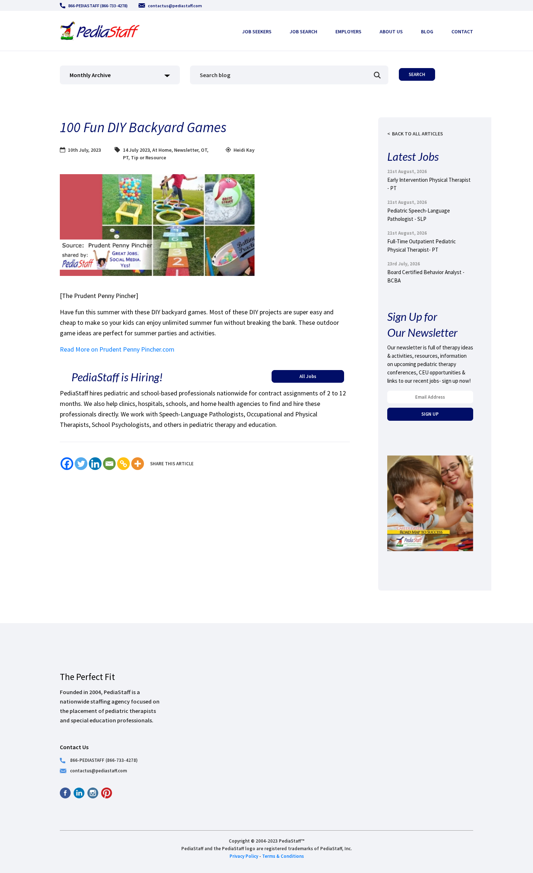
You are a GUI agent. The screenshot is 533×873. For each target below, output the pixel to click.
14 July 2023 (136, 150)
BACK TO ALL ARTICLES (417, 133)
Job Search (303, 31)
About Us (391, 31)
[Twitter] (81, 463)
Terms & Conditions (283, 856)
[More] (137, 463)
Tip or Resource (148, 157)
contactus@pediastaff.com (175, 5)
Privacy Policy (244, 856)
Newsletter (186, 150)
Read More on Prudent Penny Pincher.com (117, 349)
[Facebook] (67, 463)
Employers (348, 31)
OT (204, 150)
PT (125, 157)
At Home (162, 150)
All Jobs (307, 376)
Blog (427, 31)
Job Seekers (257, 31)
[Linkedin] (95, 463)
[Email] (109, 463)
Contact (462, 31)
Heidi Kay (244, 150)
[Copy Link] (123, 463)
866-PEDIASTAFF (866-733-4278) (98, 5)
